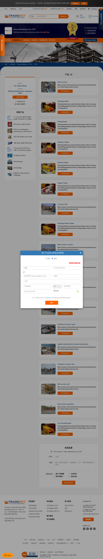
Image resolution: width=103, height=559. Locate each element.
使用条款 (48, 297)
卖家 (55, 258)
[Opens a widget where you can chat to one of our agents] (7, 555)
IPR (52, 297)
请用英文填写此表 (74, 263)
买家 (48, 258)
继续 (51, 302)
